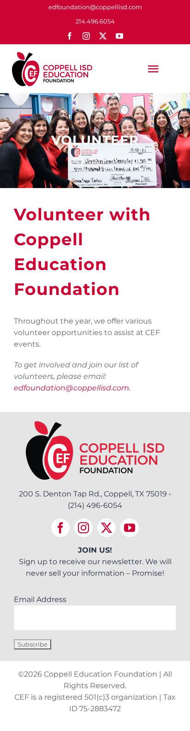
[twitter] (103, 36)
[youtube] (119, 36)
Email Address (40, 599)
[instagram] (86, 36)
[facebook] (69, 36)
